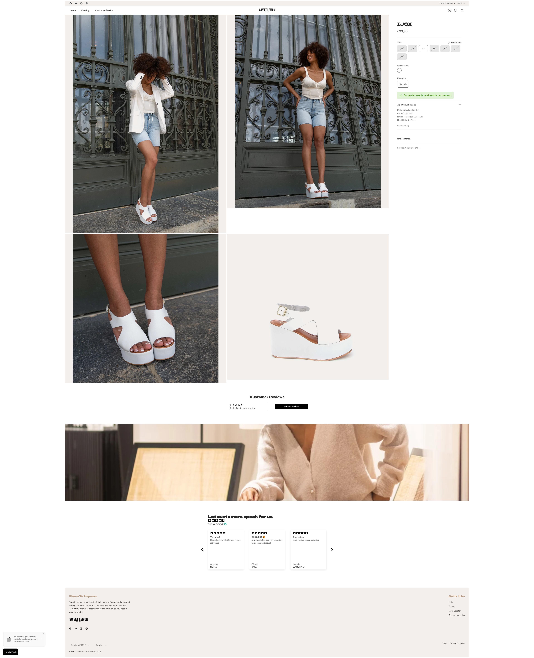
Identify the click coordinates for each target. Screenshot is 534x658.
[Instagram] (81, 3)
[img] (268, 520)
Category (401, 78)
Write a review (291, 406)
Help (450, 602)
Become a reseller (456, 615)
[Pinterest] (87, 3)
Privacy (444, 643)
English (459, 3)
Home (73, 10)
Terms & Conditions (457, 643)
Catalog (85, 10)
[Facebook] (70, 3)
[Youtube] (76, 3)
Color (403, 65)
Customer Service (104, 10)
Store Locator (454, 610)
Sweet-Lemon (80, 652)
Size (399, 42)
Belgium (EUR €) (446, 3)
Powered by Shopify (93, 652)
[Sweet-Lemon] (267, 10)
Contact (452, 606)
